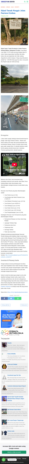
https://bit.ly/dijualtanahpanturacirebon (18, 292)
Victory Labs (11, 431)
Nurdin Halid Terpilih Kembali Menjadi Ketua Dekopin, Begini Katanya (16, 398)
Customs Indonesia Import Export (17, 386)
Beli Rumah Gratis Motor (14, 409)
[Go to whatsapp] (3, 459)
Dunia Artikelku (12, 353)
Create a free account (14, 452)
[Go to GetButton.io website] (3, 462)
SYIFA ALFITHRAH (12, 364)
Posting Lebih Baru (6, 305)
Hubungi (24, 458)
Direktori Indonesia (6, 286)
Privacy (19, 458)
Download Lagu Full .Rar (14, 375)
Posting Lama (24, 305)
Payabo (10, 343)
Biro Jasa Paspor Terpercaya (15, 420)
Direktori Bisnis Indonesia (18, 462)
